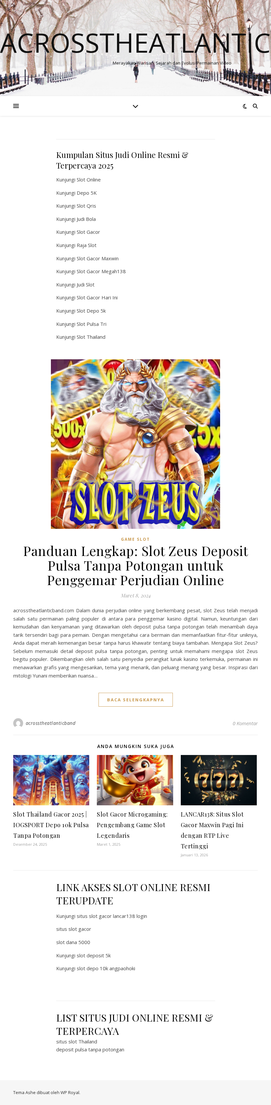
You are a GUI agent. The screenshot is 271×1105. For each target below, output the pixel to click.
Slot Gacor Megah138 (101, 271)
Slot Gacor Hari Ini (97, 297)
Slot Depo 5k (91, 310)
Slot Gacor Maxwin (98, 258)
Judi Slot (86, 284)
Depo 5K (87, 192)
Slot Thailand (91, 336)
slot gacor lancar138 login (118, 916)
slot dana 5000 (73, 942)
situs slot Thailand (76, 1041)
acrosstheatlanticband (51, 723)
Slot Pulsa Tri (91, 324)
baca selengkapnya (135, 700)
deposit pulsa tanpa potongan (90, 1049)
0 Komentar (245, 723)
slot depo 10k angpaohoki (106, 968)
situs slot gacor (73, 929)
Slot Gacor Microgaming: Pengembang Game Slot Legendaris (132, 824)
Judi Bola (86, 219)
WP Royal (69, 1092)
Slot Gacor (88, 231)
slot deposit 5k (94, 955)
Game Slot (135, 539)
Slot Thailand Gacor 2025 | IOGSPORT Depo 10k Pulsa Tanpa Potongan (51, 824)
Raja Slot (87, 245)
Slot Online (89, 179)
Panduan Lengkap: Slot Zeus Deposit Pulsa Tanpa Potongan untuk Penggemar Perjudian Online (135, 565)
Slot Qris (86, 205)
